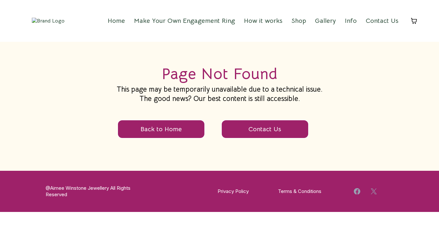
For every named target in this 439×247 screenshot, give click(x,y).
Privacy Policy (233, 191)
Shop (298, 21)
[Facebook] (357, 191)
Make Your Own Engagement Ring (184, 21)
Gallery (325, 21)
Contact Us (382, 21)
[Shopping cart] (414, 21)
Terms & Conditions (299, 191)
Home (116, 21)
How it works (263, 21)
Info (351, 21)
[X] (373, 191)
